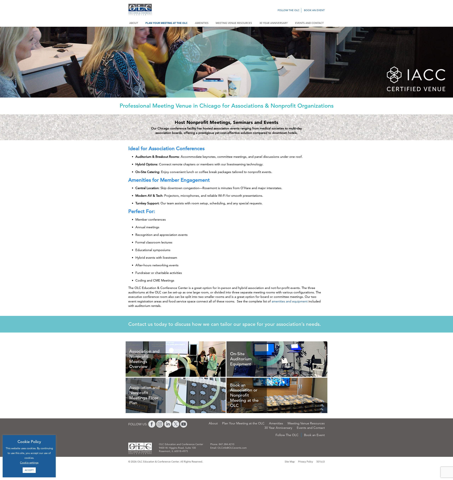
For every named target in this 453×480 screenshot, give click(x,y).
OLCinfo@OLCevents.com (232, 447)
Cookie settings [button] (29, 462)
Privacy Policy (305, 461)
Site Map (290, 461)
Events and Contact (309, 23)
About (133, 23)
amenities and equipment (290, 301)
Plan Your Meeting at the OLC (166, 23)
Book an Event (314, 10)
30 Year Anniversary (273, 23)
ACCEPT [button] (29, 470)
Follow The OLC (288, 10)
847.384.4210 (226, 444)
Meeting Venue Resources (234, 23)
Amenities (201, 23)
